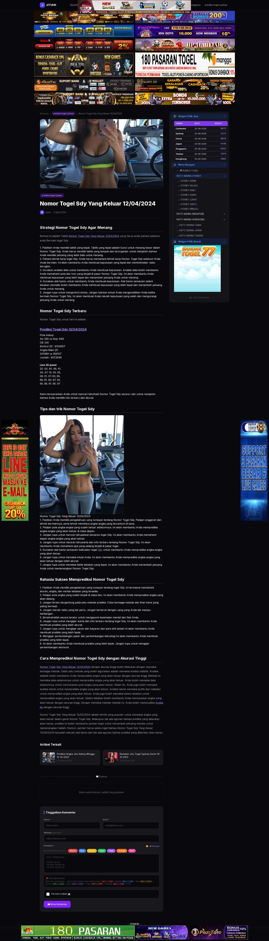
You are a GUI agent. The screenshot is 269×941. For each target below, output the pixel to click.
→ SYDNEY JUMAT (187, 199)
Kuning (92, 851)
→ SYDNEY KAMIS (187, 195)
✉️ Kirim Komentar (57, 904)
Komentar (49, 846)
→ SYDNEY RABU (187, 190)
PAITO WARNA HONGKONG (191, 219)
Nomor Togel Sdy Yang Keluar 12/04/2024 (94, 236)
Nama (47, 819)
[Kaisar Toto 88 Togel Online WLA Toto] (15, 470)
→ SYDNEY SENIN (187, 181)
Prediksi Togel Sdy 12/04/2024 (63, 329)
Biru (82, 851)
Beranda (44, 113)
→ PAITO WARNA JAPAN (189, 230)
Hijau (102, 851)
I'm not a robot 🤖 (60, 893)
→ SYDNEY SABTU (187, 204)
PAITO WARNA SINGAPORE (190, 214)
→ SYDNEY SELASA (188, 185)
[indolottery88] (254, 470)
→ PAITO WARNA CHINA (189, 225)
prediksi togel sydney (64, 113)
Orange (121, 851)
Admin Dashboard (201, 297)
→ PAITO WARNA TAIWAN (190, 235)
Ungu (111, 851)
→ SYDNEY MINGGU (188, 209)
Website (52, 832)
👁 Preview (154, 846)
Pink (132, 851)
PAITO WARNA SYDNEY (189, 176)
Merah (73, 851)
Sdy (100, 549)
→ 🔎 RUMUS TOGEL (187, 170)
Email (106, 819)
